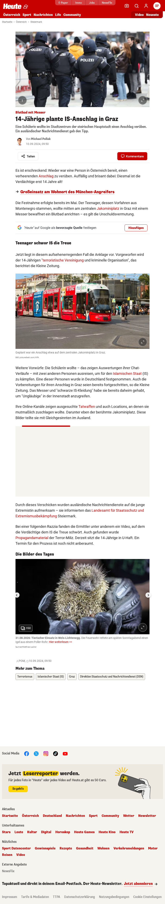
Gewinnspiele (45, 848)
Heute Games (84, 832)
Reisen (7, 855)
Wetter (128, 816)
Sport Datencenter (16, 848)
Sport (27, 15)
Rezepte (66, 848)
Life (58, 15)
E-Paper (63, 3)
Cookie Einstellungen (147, 897)
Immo (78, 3)
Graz (72, 677)
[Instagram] (45, 753)
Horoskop (62, 832)
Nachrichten (75, 816)
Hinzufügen (136, 228)
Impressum (9, 897)
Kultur (32, 832)
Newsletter (147, 816)
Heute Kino (107, 832)
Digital (46, 832)
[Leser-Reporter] (126, 5)
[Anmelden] (146, 5)
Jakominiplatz (108, 208)
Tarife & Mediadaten (35, 897)
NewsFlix (107, 3)
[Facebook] (26, 753)
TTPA (56, 897)
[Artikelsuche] (136, 5)
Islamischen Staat (127, 373)
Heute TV (127, 832)
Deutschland (52, 816)
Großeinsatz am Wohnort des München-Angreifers (67, 192)
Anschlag (46, 176)
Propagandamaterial (31, 538)
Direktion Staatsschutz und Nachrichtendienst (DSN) (111, 677)
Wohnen (103, 848)
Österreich (11, 15)
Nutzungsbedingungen (114, 897)
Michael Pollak (41, 139)
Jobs (92, 3)
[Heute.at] (12, 6)
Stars (6, 832)
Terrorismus (24, 677)
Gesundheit (84, 848)
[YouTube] (65, 753)
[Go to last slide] (17, 595)
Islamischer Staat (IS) (51, 677)
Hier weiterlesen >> (60, 642)
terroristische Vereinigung (63, 260)
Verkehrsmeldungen (128, 848)
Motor (153, 848)
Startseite (7, 22)
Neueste (152, 15)
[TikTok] (55, 753)
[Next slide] (148, 595)
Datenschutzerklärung (79, 897)
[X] (36, 753)
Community (72, 15)
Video (139, 15)
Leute (18, 832)
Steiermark (36, 22)
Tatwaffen (86, 406)
